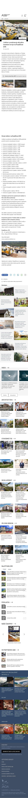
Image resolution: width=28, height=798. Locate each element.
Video (4, 368)
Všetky (5, 395)
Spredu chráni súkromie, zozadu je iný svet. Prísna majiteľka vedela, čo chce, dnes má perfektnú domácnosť (20, 713)
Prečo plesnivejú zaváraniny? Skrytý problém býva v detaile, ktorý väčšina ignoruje (7, 736)
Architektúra (7, 400)
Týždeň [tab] (4, 569)
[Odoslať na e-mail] (25, 275)
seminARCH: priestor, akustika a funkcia (16, 606)
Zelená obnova (7, 523)
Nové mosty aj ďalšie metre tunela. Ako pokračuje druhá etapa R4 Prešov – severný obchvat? (21, 453)
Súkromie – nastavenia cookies (9, 776)
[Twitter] (14, 275)
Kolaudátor (13, 395)
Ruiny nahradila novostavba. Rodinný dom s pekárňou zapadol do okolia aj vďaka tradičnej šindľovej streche (16, 573)
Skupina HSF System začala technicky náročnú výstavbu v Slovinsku (15, 665)
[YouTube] (22, 275)
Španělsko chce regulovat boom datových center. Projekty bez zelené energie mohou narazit (20, 689)
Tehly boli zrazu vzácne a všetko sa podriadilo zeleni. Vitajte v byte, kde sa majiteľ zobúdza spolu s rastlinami (7, 713)
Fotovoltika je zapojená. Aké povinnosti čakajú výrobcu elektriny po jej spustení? (16, 596)
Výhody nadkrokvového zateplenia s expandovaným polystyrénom (15, 660)
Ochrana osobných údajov (8, 773)
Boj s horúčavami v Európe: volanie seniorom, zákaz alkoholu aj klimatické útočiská (6, 558)
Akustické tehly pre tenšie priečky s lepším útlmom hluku (6, 471)
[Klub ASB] (22, 15)
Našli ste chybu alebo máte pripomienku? (12, 281)
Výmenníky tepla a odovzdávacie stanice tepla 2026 (16, 612)
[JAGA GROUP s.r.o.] (5, 783)
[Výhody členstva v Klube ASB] (3, 76)
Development (7, 480)
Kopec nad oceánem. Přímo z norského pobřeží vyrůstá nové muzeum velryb (7, 689)
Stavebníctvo (7, 439)
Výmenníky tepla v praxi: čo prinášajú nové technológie (6, 452)
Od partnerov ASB (8, 650)
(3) (23, 38)
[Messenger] (11, 275)
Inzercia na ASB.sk (6, 769)
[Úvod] (6, 15)
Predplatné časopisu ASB (7, 766)
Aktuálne (5, 279)
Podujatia (5, 602)
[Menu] (25, 15)
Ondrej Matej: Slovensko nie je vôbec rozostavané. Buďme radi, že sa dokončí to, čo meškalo (21, 472)
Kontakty (4, 764)
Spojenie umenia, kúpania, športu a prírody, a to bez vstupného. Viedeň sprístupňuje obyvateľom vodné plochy (16, 590)
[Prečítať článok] (10, 375)
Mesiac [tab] (9, 569)
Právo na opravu (5, 771)
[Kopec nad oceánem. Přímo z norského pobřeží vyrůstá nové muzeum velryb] (6, 681)
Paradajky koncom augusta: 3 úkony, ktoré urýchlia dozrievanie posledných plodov (20, 736)
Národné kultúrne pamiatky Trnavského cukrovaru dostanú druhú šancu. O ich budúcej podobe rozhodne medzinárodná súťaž (21, 496)
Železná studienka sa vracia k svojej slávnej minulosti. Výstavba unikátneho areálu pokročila (16, 579)
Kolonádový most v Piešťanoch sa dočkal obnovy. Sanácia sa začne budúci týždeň (16, 584)
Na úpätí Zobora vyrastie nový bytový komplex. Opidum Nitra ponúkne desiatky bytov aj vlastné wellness (6, 495)
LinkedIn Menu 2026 (11, 618)
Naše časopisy (7, 624)
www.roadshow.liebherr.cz (8, 239)
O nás (3, 761)
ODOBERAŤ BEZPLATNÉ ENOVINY (11, 751)
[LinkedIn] (18, 275)
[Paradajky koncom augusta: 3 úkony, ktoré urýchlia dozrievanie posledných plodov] (21, 728)
